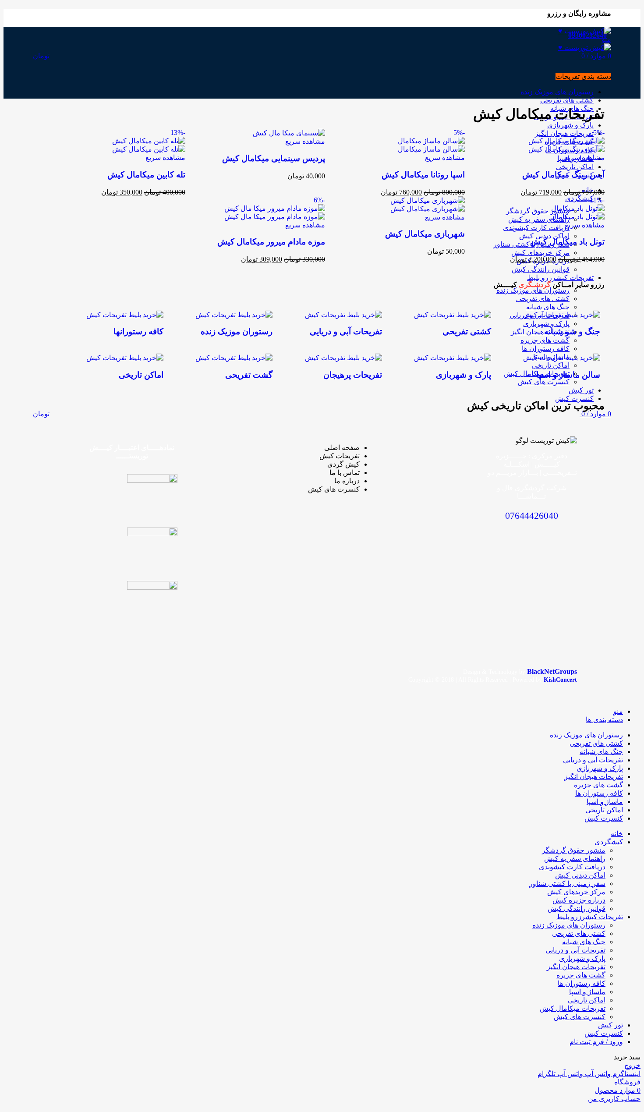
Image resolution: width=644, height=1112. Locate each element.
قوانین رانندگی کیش (576, 908)
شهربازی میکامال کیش (425, 233)
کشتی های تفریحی (578, 933)
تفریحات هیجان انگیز (576, 966)
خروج (632, 1065)
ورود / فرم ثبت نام (596, 1041)
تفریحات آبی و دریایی (346, 331)
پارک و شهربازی (463, 374)
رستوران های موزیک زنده (568, 925)
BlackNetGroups (552, 671)
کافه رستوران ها (581, 983)
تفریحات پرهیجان (352, 374)
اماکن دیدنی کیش (580, 875)
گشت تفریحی (248, 374)
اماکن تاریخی (141, 374)
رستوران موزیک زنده (236, 331)
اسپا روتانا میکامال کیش (423, 174)
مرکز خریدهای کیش (576, 892)
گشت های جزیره (580, 975)
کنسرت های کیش (579, 1016)
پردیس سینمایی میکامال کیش (273, 158)
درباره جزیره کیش (578, 900)
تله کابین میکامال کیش (146, 174)
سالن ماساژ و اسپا (568, 374)
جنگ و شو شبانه (572, 331)
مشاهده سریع (585, 157)
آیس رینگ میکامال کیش (563, 174)
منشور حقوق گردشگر (573, 850)
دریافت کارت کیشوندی (572, 867)
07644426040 (531, 515)
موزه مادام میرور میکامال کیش (271, 241)
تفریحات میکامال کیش (572, 1008)
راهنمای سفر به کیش (574, 858)
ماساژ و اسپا (587, 991)
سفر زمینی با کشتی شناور (567, 883)
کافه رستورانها (138, 331)
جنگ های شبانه (583, 942)
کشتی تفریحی (466, 331)
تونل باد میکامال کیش (567, 241)
